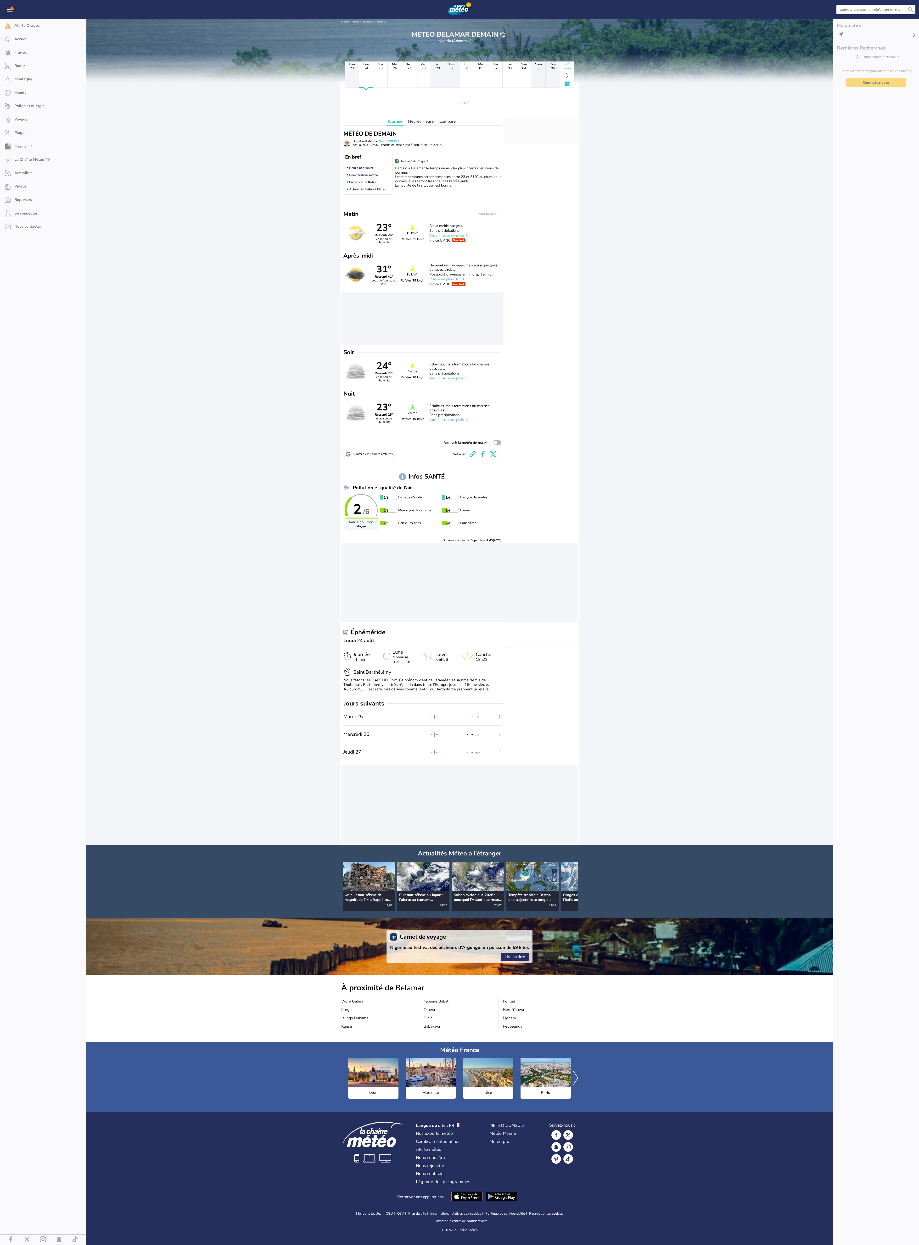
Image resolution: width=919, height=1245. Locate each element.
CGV (400, 1213)
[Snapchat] (556, 1147)
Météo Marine (502, 1133)
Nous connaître (430, 1157)
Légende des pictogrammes (443, 1181)
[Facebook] (556, 1135)
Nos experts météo (434, 1133)
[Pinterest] (556, 1159)
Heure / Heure (421, 121)
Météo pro (499, 1141)
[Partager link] (473, 454)
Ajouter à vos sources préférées (373, 454)
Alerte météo (428, 1149)
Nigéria (355, 21)
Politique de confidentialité (505, 1213)
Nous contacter (430, 1173)
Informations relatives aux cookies (455, 1213)
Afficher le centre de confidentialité (462, 1221)
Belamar (381, 21)
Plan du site (417, 1213)
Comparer (448, 121)
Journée (395, 121)
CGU (389, 1213)
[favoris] (502, 34)
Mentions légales (368, 1213)
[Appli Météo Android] (501, 1197)
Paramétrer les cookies (546, 1214)
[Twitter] (568, 1135)
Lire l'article (515, 956)
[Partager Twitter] (493, 454)
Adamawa (367, 21)
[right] (574, 881)
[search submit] (910, 9)
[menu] (11, 9)
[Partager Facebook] (483, 454)
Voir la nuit (488, 214)
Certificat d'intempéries (438, 1141)
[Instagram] (568, 1147)
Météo (344, 21)
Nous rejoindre (430, 1165)
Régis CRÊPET (389, 141)
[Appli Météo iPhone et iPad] (466, 1197)
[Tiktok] (568, 1159)
